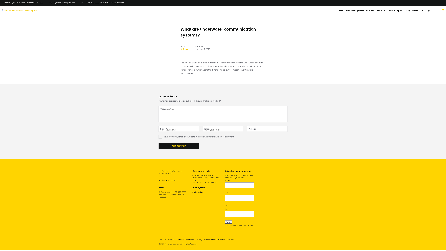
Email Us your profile (167, 180)
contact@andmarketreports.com (62, 3)
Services (370, 10)
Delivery (230, 240)
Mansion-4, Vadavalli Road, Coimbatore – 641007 (23, 3)
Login (428, 10)
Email (207, 129)
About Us (381, 10)
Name (163, 129)
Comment (165, 109)
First (226, 193)
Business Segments (355, 10)
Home (340, 10)
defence (185, 49)
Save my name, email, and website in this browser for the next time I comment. (199, 136)
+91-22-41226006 (202, 183)
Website (252, 129)
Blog (408, 10)
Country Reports (395, 10)
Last (226, 205)
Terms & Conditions (185, 240)
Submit (228, 222)
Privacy (199, 240)
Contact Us (417, 10)
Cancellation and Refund (214, 240)
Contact (171, 240)
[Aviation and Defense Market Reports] (19, 10)
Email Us (213, 183)
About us (162, 240)
